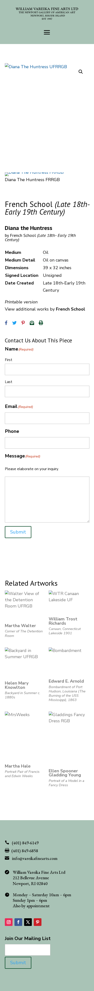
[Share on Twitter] (14, 323)
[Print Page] (41, 323)
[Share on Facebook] (6, 323)
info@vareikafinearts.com (34, 858)
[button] (80, 71)
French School (40, 237)
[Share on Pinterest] (23, 323)
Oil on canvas (55, 260)
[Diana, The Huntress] (34, 172)
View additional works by (45, 309)
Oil (45, 252)
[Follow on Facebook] (18, 922)
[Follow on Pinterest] (37, 922)
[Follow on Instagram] (9, 922)
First (8, 359)
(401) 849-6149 (25, 843)
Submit (18, 532)
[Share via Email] (32, 323)
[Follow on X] (28, 922)
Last (8, 381)
